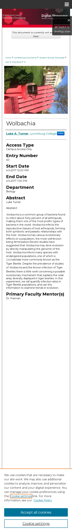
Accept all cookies (36, 512)
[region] (36, 500)
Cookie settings (21, 496)
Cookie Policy (43, 500)
